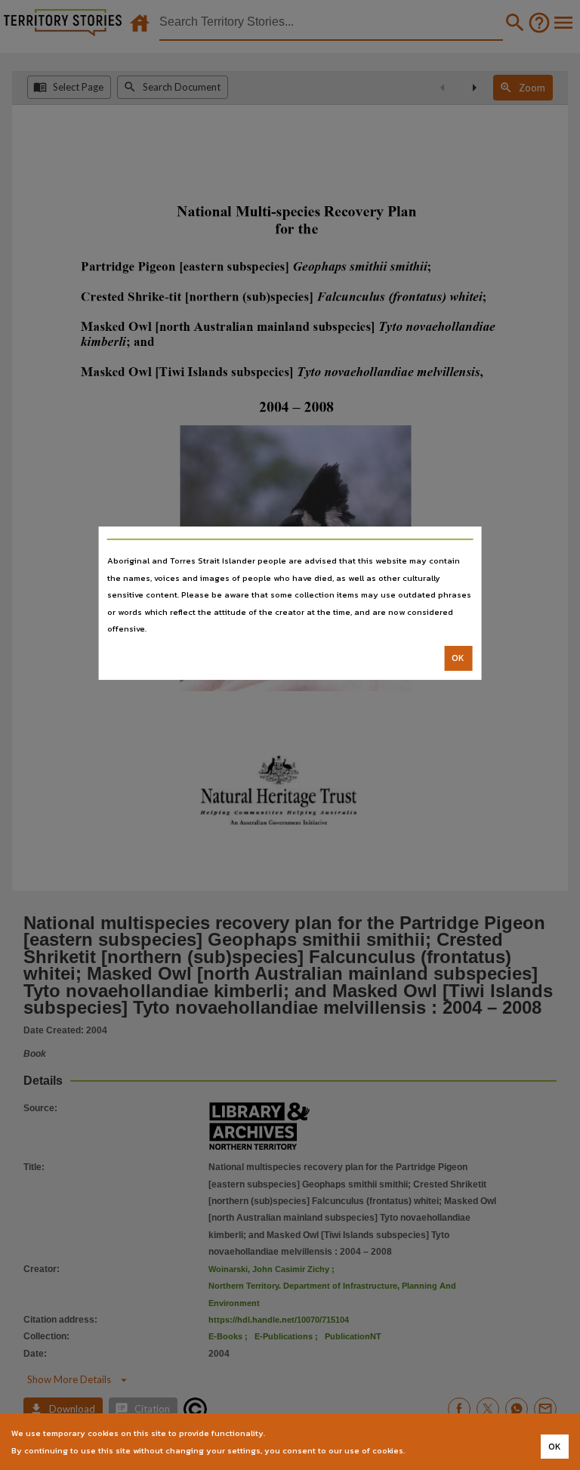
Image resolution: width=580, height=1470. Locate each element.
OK (458, 658)
